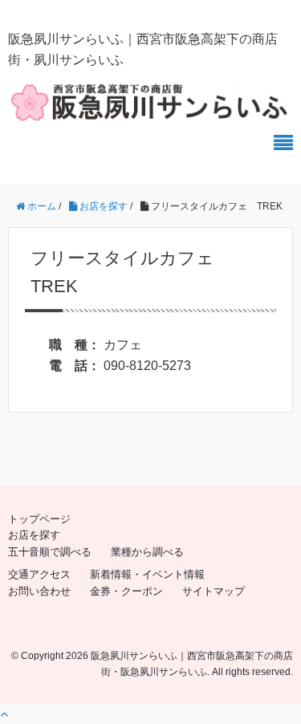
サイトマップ (213, 591)
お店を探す (34, 535)
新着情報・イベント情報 (147, 574)
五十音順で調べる (50, 552)
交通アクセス (39, 574)
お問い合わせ (39, 591)
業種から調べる (147, 552)
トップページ (39, 519)
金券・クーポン (126, 591)
